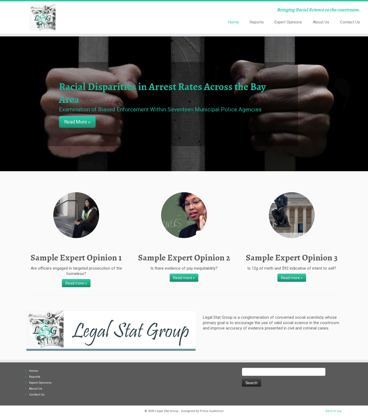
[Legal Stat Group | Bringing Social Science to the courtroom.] (42, 17)
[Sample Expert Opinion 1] (76, 215)
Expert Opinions (288, 22)
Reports (257, 22)
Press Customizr (212, 411)
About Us (321, 22)
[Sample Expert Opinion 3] (292, 215)
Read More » (77, 122)
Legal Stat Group (167, 411)
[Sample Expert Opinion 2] (184, 215)
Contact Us (350, 22)
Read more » (76, 283)
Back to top (334, 411)
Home (233, 22)
